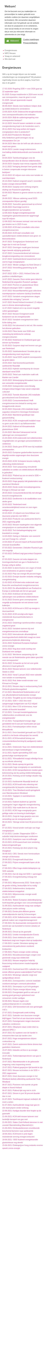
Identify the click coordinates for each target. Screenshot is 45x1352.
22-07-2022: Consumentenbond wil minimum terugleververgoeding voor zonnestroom (20, 254)
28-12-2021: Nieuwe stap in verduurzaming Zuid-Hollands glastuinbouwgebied (22, 687)
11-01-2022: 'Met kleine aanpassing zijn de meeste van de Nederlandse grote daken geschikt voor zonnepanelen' (22, 657)
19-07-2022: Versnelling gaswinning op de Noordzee (19, 269)
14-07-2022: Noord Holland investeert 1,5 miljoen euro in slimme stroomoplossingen (22, 303)
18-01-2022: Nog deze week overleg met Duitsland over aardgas (19, 650)
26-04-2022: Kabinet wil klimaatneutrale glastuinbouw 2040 (18, 427)
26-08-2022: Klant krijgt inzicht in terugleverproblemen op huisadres (16, 208)
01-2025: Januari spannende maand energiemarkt (17, 101)
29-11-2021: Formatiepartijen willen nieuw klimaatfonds (19, 728)
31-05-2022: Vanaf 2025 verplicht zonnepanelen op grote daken (22, 358)
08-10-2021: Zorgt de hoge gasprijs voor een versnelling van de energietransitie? (20, 817)
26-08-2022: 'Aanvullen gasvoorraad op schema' (22, 204)
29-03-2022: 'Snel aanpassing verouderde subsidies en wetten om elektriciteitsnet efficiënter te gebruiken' (22, 470)
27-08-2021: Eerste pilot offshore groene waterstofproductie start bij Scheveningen (19, 912)
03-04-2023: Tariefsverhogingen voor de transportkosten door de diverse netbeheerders (21, 159)
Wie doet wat (10, 59)
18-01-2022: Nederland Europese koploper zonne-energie (19, 644)
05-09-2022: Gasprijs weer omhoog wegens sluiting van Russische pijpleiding (20, 188)
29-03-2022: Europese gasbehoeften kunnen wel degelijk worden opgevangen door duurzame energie (22, 455)
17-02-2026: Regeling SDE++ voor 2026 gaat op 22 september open (22, 90)
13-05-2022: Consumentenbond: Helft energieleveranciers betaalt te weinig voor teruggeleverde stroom (19, 403)
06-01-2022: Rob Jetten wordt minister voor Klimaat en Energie (20, 682)
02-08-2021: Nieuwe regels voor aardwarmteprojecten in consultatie (16, 1002)
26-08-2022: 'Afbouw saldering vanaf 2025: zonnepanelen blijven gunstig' (19, 199)
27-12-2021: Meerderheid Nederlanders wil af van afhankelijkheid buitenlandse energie (20, 693)
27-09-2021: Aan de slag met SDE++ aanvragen (22, 874)
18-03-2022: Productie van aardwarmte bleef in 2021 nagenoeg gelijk (21, 520)
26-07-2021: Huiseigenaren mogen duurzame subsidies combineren (21, 1022)
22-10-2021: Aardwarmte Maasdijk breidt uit (20, 782)
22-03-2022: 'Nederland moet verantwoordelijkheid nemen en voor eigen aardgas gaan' (19, 507)
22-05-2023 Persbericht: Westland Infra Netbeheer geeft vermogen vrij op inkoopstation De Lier (18, 138)
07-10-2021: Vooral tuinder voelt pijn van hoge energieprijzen (21, 829)
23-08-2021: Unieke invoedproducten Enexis (20, 935)
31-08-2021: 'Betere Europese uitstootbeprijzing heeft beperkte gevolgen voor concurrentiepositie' (22, 901)
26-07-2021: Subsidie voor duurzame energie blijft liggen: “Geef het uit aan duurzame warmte (21, 1016)
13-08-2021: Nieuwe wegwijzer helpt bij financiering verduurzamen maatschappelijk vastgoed (20, 963)
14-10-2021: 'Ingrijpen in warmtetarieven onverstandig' (18, 797)
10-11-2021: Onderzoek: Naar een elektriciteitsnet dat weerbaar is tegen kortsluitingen (22, 748)
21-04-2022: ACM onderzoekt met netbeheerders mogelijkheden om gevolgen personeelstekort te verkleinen (22, 441)
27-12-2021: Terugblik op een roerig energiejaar (21, 698)
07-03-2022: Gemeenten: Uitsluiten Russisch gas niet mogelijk (22, 549)
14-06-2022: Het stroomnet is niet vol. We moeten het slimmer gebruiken (22, 326)
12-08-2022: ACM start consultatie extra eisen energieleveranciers (20, 228)
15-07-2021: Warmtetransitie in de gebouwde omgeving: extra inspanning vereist (20, 1063)
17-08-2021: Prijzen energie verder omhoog (20, 952)
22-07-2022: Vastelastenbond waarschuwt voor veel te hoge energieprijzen (21, 260)
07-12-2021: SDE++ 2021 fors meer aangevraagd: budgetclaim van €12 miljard (19, 702)
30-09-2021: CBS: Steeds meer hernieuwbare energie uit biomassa (21, 855)
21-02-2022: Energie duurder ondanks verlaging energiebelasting (22, 578)
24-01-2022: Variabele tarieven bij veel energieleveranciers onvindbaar (18, 630)
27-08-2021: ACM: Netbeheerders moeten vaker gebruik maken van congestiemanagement (21, 918)
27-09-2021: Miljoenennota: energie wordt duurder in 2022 (19, 895)
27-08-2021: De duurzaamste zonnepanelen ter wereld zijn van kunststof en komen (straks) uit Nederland (21, 926)
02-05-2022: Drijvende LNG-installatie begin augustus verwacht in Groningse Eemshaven (20, 410)
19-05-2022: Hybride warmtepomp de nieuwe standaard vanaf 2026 (20, 370)
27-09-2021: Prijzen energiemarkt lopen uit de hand (21, 863)
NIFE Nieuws (10, 53)
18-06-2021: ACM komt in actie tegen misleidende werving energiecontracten (18, 1135)
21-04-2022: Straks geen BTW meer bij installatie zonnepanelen (22, 448)
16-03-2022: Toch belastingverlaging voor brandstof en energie (19, 531)
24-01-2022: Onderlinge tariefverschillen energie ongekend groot (22, 624)
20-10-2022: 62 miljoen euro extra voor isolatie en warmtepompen (22, 176)
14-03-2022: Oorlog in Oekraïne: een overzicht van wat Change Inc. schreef (21, 537)
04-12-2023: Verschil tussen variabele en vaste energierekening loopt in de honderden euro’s (21, 124)
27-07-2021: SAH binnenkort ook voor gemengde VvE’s (22, 1008)
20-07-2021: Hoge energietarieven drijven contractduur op (19, 1040)
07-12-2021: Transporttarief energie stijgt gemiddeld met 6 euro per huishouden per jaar (21, 722)
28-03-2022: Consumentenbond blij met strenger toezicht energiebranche (22, 494)
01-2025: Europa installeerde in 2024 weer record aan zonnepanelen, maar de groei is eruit (22, 95)
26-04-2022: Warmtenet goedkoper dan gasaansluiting (18, 416)
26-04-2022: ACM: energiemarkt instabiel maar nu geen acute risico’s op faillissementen (21, 422)
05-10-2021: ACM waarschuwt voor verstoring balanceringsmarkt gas (21, 843)
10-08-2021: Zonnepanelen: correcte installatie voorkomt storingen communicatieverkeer (21, 982)
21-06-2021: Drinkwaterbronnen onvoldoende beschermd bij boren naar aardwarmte (21, 1129)
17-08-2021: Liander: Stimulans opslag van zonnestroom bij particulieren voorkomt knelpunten (20, 946)
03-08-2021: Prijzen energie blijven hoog (19, 989)
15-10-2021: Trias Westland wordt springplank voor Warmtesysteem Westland (21, 791)
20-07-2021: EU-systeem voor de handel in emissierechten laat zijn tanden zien (19, 1034)
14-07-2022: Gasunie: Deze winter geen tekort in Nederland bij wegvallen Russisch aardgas (22, 280)
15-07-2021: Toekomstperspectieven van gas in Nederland (21, 1057)
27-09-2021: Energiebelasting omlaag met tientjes (19, 878)
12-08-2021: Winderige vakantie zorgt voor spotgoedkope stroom (19, 976)
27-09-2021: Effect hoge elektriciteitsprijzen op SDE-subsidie (21, 869)
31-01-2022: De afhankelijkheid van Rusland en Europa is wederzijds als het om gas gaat (21, 589)
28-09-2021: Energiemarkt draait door (17, 859)
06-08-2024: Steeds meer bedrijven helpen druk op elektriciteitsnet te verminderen (21, 107)
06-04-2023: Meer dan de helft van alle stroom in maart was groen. (22, 145)
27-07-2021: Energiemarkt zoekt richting (18, 1013)
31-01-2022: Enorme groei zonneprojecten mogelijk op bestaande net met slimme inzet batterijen (20, 602)
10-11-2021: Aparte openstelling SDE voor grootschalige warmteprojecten (19, 754)
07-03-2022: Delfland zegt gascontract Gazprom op (21, 554)
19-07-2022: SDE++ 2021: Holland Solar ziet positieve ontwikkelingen (20, 274)
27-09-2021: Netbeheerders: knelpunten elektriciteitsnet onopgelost (18, 889)
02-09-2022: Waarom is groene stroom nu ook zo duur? (22, 194)
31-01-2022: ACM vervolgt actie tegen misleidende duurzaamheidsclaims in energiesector (17, 617)
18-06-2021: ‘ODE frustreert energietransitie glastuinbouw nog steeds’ (20, 1141)
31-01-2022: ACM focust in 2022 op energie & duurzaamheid (21, 609)
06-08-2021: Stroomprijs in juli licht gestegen (20, 987)
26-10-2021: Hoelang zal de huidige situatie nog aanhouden (22, 777)
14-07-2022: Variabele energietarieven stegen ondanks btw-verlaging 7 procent (21, 298)
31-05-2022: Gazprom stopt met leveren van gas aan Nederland (22, 347)
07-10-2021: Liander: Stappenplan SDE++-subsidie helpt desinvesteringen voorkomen (20, 835)
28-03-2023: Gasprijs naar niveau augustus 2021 (22, 164)
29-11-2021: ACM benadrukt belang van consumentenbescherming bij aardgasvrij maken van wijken (22, 741)
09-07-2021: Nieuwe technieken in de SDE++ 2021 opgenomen (20, 1071)
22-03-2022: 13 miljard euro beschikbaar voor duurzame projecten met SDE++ (20, 514)
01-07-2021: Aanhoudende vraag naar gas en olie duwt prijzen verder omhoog (20, 1106)
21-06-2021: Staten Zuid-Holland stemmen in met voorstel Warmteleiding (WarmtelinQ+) (22, 1123)
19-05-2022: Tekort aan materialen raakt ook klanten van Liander (20, 375)
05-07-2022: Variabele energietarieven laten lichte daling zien (20, 321)
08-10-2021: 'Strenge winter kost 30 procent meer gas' (22, 823)
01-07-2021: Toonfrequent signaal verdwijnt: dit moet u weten (21, 1100)
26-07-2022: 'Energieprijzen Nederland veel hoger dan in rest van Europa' (20, 243)
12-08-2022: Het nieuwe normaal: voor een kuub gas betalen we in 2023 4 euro (22, 222)
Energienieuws (11, 50)
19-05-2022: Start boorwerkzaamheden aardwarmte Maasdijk (18, 364)
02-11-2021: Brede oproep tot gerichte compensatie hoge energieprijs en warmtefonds (21, 765)
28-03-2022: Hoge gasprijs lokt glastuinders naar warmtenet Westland (22, 482)
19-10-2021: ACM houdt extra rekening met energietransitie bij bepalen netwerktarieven (20, 785)
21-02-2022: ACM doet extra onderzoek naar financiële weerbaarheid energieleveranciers (20, 583)
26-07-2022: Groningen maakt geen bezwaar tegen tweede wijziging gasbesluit (20, 248)
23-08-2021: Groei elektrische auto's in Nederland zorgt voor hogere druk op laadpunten (22, 939)
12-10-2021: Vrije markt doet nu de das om (19, 808)
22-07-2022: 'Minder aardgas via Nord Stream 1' (21, 265)
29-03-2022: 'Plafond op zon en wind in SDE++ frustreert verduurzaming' (21, 477)
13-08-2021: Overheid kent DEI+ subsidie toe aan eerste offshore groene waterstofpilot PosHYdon (22, 970)
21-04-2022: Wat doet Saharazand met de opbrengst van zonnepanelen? (19, 433)
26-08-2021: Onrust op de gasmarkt (16, 932)
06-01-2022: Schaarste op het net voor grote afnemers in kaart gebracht (20, 664)
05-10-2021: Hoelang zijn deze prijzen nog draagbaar (19, 849)
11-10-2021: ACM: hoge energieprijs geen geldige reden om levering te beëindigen (19, 811)
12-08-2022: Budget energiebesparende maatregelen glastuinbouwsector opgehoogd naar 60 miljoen (20, 216)
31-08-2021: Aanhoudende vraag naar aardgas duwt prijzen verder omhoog (21, 907)
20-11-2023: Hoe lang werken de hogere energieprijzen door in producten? (18, 130)
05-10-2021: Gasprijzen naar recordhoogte (19, 839)
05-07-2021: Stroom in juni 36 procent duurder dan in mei (21, 1094)
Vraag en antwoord (12, 56)
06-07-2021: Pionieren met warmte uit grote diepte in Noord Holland (20, 1086)
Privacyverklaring (30, 43)
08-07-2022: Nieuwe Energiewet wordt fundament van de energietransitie (18, 315)
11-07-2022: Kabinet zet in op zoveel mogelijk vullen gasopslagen (21, 309)
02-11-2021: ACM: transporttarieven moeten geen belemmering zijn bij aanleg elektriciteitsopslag (22, 771)
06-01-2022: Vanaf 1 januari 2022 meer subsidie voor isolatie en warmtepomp (22, 676)
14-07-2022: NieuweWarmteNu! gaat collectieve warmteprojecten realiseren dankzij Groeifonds (21, 292)
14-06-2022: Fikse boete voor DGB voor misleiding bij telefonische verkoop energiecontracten (18, 334)
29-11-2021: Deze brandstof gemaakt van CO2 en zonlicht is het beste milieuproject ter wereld (22, 733)
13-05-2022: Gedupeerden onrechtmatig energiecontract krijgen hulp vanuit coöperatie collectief (21, 389)
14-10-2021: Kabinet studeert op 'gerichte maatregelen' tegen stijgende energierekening (21, 803)
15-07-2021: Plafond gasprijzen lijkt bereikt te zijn (22, 1067)
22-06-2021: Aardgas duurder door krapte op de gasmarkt (21, 1112)
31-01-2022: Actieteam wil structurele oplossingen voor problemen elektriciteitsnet (20, 595)
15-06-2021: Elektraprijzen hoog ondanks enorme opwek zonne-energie (22, 1146)
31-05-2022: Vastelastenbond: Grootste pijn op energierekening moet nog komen (21, 352)
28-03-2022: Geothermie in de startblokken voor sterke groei (21, 500)
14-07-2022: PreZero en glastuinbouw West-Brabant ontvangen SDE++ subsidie (20, 286)
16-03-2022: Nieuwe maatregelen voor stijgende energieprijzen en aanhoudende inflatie (22, 526)
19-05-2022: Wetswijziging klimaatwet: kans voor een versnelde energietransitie (22, 381)
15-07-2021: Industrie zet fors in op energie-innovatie (20, 1051)
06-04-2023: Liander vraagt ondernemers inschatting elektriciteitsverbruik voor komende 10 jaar (22, 152)
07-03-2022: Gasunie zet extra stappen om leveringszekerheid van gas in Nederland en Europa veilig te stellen (20, 562)
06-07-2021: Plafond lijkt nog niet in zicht (19, 1090)
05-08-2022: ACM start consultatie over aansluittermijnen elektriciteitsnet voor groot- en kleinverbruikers (21, 236)
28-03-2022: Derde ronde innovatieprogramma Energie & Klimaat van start (21, 488)
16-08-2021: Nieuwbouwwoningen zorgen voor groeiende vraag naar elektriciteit (21, 956)
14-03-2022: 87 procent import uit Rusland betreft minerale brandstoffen (22, 543)
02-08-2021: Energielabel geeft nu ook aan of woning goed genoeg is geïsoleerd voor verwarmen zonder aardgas (20, 995)
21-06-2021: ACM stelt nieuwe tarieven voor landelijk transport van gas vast (20, 1118)
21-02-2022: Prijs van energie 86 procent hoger (21, 574)
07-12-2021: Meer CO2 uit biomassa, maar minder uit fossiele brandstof (19, 708)
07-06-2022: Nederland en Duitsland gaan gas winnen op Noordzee (21, 341)
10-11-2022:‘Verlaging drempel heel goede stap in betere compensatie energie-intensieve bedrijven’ (21, 169)
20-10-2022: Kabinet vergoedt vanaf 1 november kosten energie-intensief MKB (22, 182)
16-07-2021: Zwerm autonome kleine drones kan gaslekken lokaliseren (22, 1045)
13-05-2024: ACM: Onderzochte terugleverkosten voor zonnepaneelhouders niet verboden (22, 113)
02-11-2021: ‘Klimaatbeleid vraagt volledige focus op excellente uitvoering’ (22, 760)
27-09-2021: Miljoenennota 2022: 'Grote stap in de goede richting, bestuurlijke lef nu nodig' (21, 884)
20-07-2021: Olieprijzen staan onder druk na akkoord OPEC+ (20, 1028)
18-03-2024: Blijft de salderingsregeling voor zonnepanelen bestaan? (20, 119)
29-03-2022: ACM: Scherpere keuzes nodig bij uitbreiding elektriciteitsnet (21, 462)
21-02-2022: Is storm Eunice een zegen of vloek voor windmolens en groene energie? (21, 569)
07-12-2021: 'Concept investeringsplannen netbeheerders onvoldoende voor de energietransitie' (19, 715)
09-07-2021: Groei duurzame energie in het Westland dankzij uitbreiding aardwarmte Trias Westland (21, 1079)
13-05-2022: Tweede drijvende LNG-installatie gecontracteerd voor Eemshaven (21, 396)
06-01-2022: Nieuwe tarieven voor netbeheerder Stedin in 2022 (22, 670)
